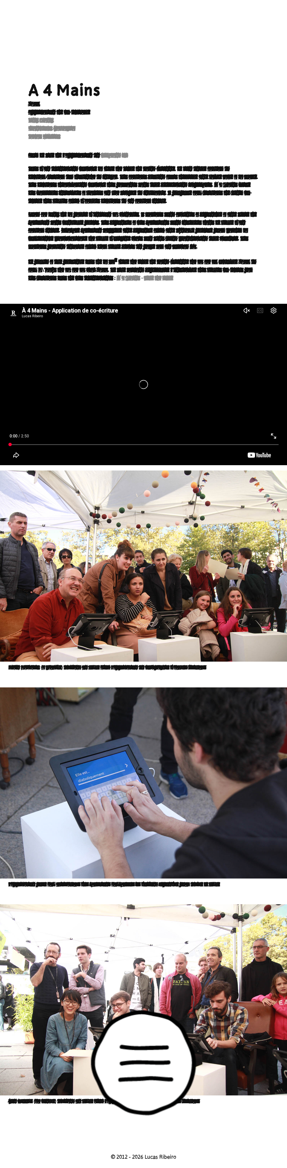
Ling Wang (41, 120)
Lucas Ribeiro (44, 136)
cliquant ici (114, 155)
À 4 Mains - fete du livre (145, 278)
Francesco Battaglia (52, 128)
